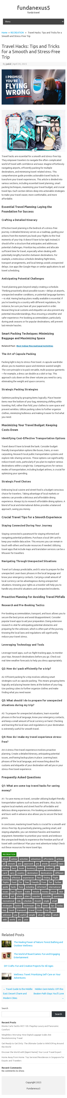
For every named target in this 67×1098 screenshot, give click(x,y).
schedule (27, 901)
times (45, 905)
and (19, 863)
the (38, 905)
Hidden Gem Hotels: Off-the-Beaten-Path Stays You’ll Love (49, 993)
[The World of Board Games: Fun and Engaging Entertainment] (6, 960)
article (45, 863)
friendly (35, 882)
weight (32, 915)
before (6, 868)
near (61, 891)
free (27, 882)
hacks (13, 887)
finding (47, 877)
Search (5, 1008)
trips (53, 910)
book (21, 868)
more (53, 891)
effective (16, 877)
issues (5, 891)
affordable (48, 859)
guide (5, 887)
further (58, 882)
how (21, 887)
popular (36, 896)
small (54, 901)
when (47, 915)
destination (32, 873)
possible (47, 896)
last (13, 891)
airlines (59, 859)
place (19, 896)
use (15, 915)
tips (52, 905)
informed (41, 887)
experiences (28, 877)
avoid (53, 863)
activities (24, 859)
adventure (36, 859)
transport (21, 910)
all (4, 863)
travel (31, 910)
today (60, 905)
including (30, 887)
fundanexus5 (33, 7)
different (59, 873)
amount (11, 863)
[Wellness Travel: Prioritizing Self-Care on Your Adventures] (6, 981)
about (5, 859)
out (12, 896)
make (27, 891)
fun (50, 882)
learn (19, 891)
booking (31, 868)
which (56, 915)
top (4, 910)
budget (49, 868)
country (20, 873)
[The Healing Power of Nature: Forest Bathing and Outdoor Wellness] (6, 948)
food (14, 882)
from (43, 882)
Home (4, 32)
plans (27, 896)
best (14, 868)
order (5, 896)
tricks (39, 910)
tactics (18, 905)
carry (12, 873)
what (40, 915)
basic (61, 863)
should (37, 901)
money (45, 891)
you (19, 919)
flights (6, 882)
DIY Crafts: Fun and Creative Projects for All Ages (28, 966)
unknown (7, 915)
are (37, 863)
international (55, 887)
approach (28, 863)
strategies (7, 905)
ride (19, 901)
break (40, 868)
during (6, 877)
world (12, 919)
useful (23, 915)
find (39, 877)
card (5, 873)
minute (36, 891)
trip (47, 910)
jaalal (8, 64)
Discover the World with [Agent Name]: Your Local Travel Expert (31, 1052)
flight (55, 877)
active (14, 859)
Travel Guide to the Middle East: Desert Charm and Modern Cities (18, 993)
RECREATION (17, 32)
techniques (29, 905)
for (20, 882)
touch (11, 910)
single (46, 901)
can (57, 868)
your (26, 919)
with (5, 919)
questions (58, 896)
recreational (8, 901)
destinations (46, 873)
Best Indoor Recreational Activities (35, 346)
